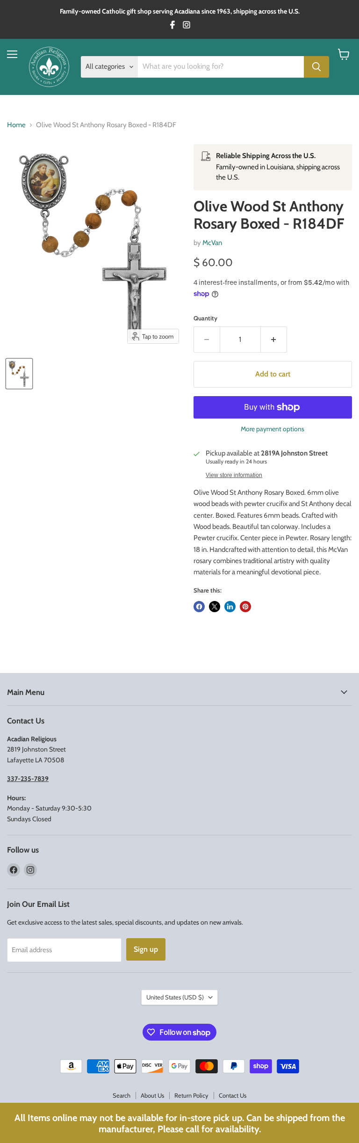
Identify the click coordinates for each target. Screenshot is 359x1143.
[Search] (316, 67)
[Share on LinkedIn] (230, 606)
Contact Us (232, 1095)
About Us (152, 1095)
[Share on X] (214, 606)
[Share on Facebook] (199, 606)
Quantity (205, 318)
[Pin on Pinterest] (245, 606)
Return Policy (191, 1095)
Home (16, 125)
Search (121, 1095)
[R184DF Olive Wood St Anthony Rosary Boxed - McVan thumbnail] (19, 374)
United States (175, 997)
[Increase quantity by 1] (274, 339)
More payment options (272, 429)
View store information (234, 475)
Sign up (146, 949)
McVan (212, 243)
